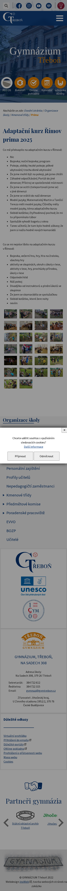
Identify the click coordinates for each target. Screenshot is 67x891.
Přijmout (20, 456)
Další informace (33, 446)
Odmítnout (46, 456)
